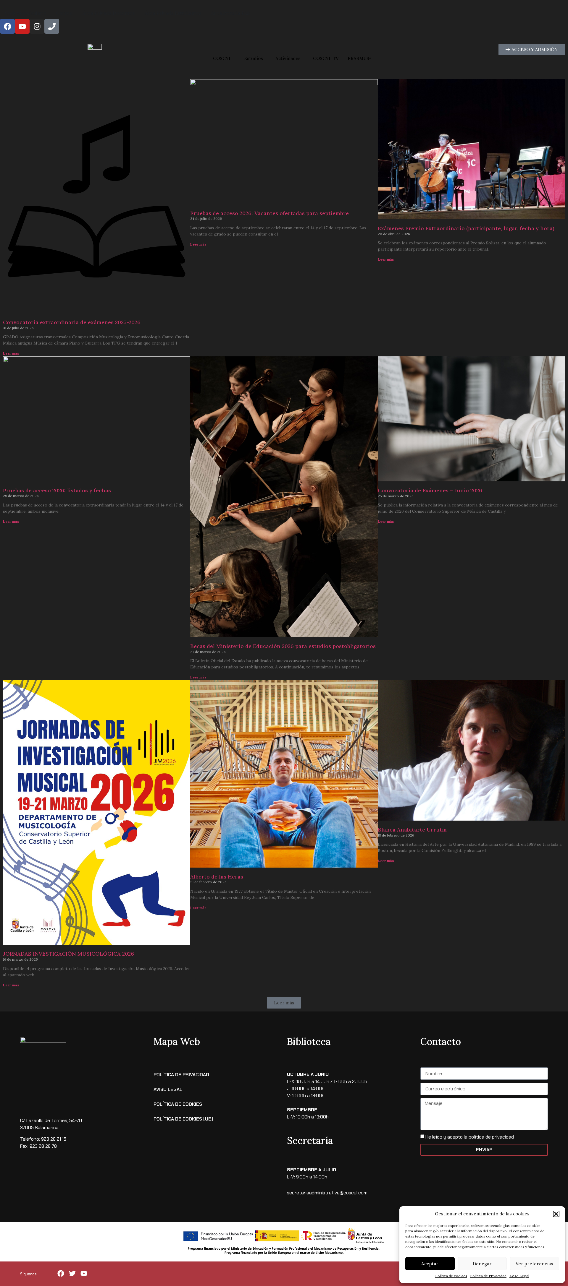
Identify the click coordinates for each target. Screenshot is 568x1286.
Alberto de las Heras (216, 876)
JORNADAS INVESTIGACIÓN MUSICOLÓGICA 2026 (68, 953)
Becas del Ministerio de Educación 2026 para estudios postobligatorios (283, 646)
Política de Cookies (178, 1104)
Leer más (11, 353)
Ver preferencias (534, 1263)
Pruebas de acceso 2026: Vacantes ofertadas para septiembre (269, 213)
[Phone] (51, 26)
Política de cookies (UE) (183, 1119)
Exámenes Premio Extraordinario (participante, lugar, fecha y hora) (466, 228)
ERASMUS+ (359, 58)
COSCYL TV (326, 58)
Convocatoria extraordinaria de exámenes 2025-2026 (72, 322)
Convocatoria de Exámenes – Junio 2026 (430, 490)
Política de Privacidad (488, 1276)
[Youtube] (22, 26)
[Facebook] (7, 26)
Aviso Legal (519, 1276)
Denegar (482, 1263)
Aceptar (429, 1263)
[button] (556, 1214)
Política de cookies (451, 1276)
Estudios (253, 58)
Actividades (288, 58)
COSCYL (222, 58)
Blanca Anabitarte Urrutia (412, 829)
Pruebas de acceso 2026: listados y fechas (57, 490)
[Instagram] (37, 26)
